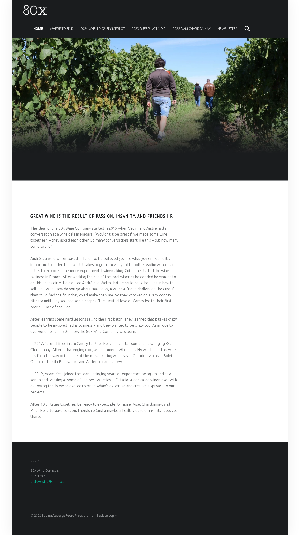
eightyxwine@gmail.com (49, 481)
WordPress (74, 515)
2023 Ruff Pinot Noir (148, 28)
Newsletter (227, 28)
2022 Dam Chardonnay (191, 28)
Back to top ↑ (106, 515)
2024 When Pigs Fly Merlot (102, 28)
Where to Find (62, 28)
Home (38, 28)
